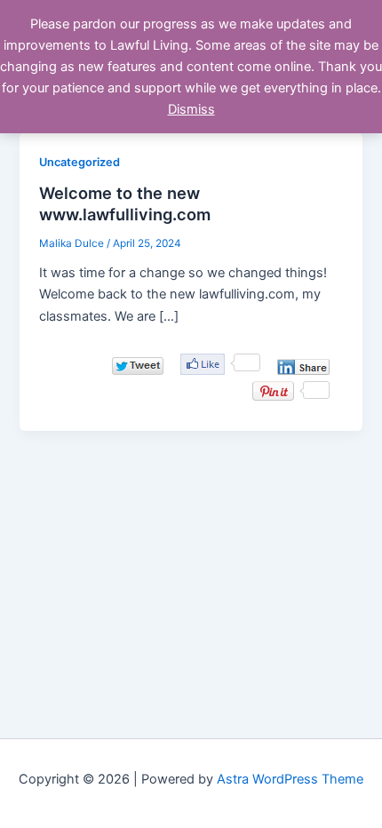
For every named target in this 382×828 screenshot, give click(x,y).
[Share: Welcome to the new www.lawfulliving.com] (303, 367)
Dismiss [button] (191, 109)
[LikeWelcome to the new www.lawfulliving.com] (202, 364)
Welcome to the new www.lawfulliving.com (125, 203)
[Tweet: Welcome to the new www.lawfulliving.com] (137, 365)
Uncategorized (79, 162)
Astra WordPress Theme (290, 779)
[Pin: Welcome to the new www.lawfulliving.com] (273, 391)
